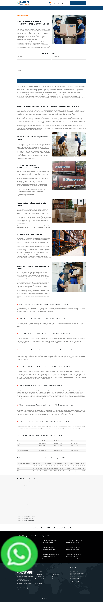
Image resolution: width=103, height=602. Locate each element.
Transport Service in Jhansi (24, 489)
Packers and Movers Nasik (72, 558)
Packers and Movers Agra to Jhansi (25, 518)
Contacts (72, 8)
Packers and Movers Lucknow (49, 547)
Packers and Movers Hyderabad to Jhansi (27, 504)
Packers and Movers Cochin (72, 542)
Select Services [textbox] (20, 65)
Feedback (64, 8)
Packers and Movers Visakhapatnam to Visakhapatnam (30, 481)
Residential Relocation (40, 571)
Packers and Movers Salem (72, 549)
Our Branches (45, 8)
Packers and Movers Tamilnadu (73, 554)
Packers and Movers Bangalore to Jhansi (27, 502)
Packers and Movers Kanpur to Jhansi (26, 514)
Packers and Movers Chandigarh (49, 552)
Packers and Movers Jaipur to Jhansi (26, 500)
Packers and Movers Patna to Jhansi (26, 520)
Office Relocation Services (41, 578)
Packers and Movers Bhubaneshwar (50, 554)
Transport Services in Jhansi (24, 485)
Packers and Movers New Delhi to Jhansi (27, 496)
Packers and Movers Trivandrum (73, 545)
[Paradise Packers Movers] (23, 3)
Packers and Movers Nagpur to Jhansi (26, 516)
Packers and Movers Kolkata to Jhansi (26, 506)
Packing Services (38, 581)
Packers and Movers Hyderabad (49, 540)
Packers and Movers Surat (72, 556)
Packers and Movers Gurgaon (49, 549)
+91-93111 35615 (58, 3)
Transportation (38, 574)
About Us (26, 8)
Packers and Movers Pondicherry (74, 540)
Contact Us (55, 581)
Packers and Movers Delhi (48, 542)
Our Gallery (56, 8)
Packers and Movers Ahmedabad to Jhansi (27, 512)
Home (19, 8)
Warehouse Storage (39, 576)
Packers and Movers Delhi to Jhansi (25, 492)
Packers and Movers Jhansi (24, 483)
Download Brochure (78, 3)
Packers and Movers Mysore (72, 552)
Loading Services (38, 583)
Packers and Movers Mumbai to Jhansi (26, 510)
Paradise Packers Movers (56, 598)
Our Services (35, 8)
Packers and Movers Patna (48, 545)
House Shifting (38, 585)
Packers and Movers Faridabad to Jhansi (27, 498)
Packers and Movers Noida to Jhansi (26, 494)
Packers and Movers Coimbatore (73, 547)
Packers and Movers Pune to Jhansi (25, 508)
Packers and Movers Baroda (48, 556)
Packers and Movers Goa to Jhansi (25, 487)
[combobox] (51, 65)
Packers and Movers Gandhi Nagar (50, 558)
